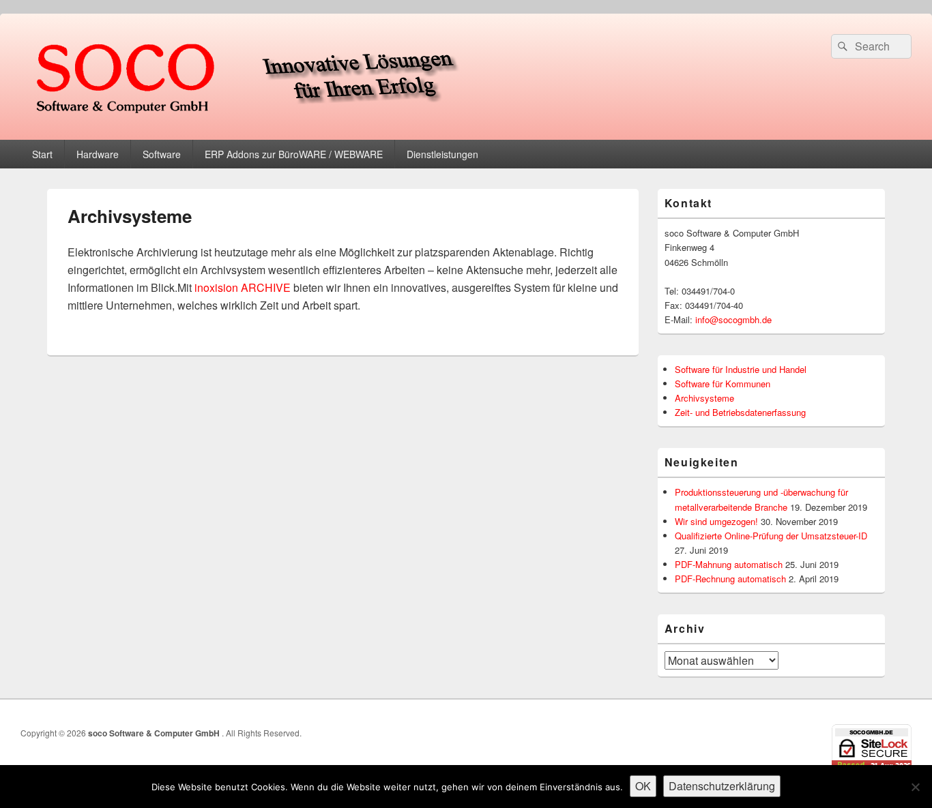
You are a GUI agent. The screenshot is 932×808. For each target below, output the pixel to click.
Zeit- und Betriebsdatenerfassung (740, 412)
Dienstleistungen (442, 154)
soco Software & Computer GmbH (155, 733)
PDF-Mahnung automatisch (729, 564)
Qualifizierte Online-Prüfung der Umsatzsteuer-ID (771, 535)
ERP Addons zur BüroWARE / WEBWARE (294, 154)
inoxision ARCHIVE (242, 287)
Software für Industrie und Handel (740, 369)
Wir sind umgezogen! (716, 521)
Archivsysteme (704, 397)
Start (42, 154)
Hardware (97, 154)
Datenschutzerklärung (722, 786)
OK (643, 786)
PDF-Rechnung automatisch (730, 578)
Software (162, 154)
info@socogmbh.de (733, 319)
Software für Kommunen (722, 383)
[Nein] (915, 787)
